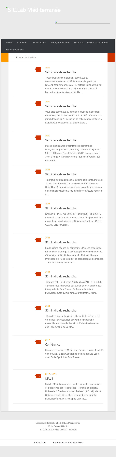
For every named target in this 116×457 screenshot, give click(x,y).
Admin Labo (39, 442)
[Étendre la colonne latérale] (4, 57)
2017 (47, 340)
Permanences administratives (68, 442)
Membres (78, 42)
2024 (47, 67)
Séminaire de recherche (60, 72)
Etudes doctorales (15, 49)
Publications (39, 42)
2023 (47, 170)
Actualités (22, 42)
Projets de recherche (97, 42)
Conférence (52, 344)
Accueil (9, 42)
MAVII (53, 374)
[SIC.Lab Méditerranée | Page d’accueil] (33, 12)
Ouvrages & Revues (60, 42)
